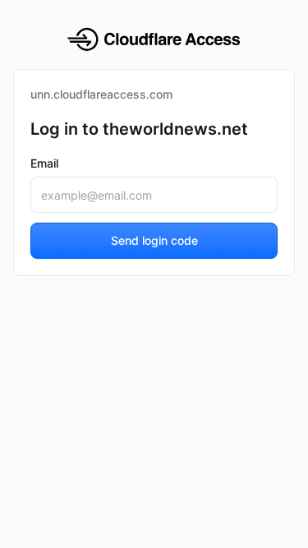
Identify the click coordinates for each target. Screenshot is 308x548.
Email (44, 163)
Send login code (154, 240)
